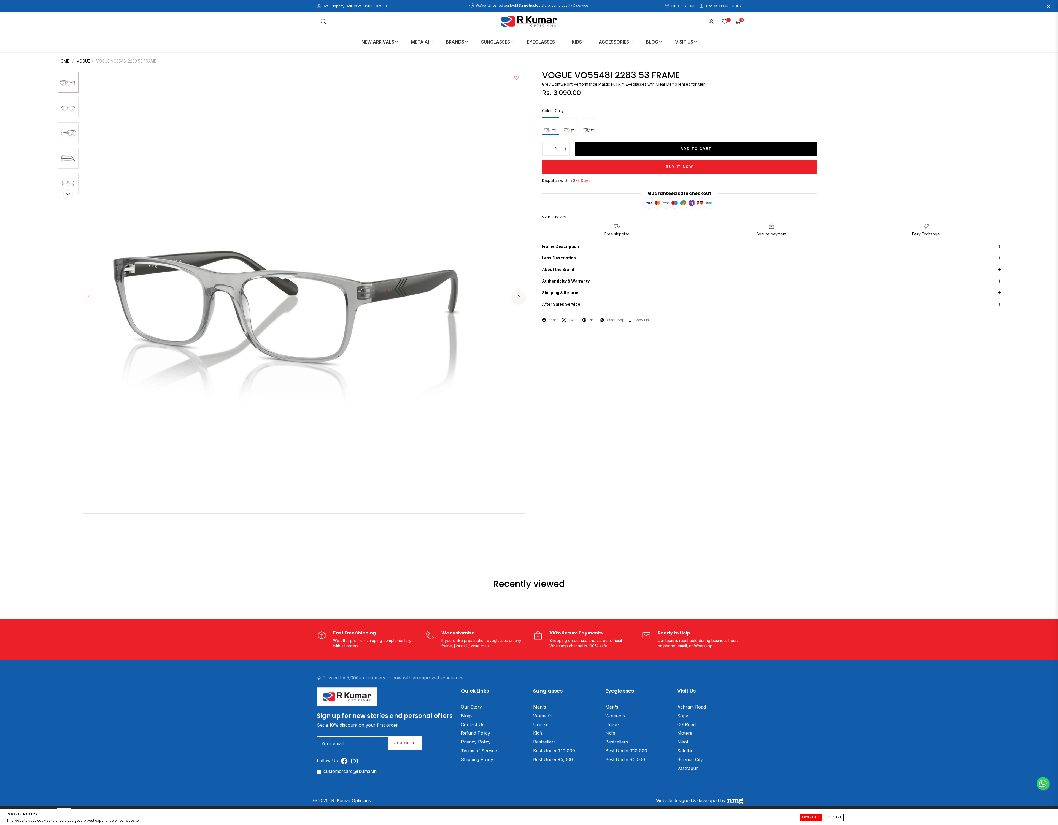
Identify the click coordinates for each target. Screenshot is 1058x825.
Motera (684, 733)
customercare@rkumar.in (350, 771)
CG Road (686, 724)
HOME (63, 61)
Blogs (467, 715)
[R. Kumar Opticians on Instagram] (356, 761)
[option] (304, 293)
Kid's (610, 733)
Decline (835, 817)
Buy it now (679, 167)
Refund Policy (475, 733)
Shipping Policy (477, 759)
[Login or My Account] (711, 21)
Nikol (682, 742)
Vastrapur (687, 768)
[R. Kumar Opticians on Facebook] (346, 761)
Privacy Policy (476, 742)
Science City (690, 759)
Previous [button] (89, 297)
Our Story (471, 707)
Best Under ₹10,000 (554, 750)
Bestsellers (544, 742)
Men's (539, 707)
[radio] (550, 126)
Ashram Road (691, 707)
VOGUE (83, 61)
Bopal (683, 715)
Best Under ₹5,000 (553, 759)
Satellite (685, 750)
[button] (323, 21)
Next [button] (519, 297)
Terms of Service (479, 750)
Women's (543, 715)
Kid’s (538, 733)
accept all (811, 817)
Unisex (540, 724)
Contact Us (472, 724)
